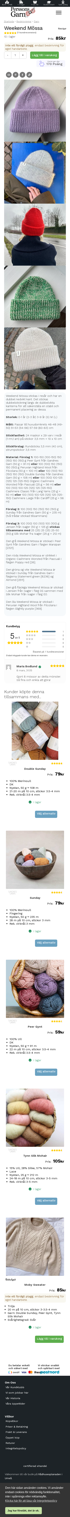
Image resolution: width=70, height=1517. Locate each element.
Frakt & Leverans (16, 1432)
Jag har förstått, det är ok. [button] (23, 1510)
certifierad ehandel (35, 1466)
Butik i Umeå (7, 5)
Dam (36, 21)
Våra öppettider (15, 1403)
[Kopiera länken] (29, 75)
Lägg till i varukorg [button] (49, 1338)
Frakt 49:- (35, 5)
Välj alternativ (46, 813)
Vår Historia (13, 1398)
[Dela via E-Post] (9, 75)
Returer (10, 1443)
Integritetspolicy (16, 1448)
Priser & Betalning (17, 1426)
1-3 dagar (21, 5)
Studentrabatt (49, 5)
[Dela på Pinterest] (15, 75)
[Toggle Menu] (59, 12)
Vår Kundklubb (15, 1387)
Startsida (9, 21)
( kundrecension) (26, 32)
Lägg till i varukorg (44, 55)
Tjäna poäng (63, 5)
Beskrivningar (24, 21)
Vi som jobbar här (17, 1392)
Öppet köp (13, 1437)
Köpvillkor (12, 1421)
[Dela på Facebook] (22, 75)
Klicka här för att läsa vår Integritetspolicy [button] (31, 1500)
